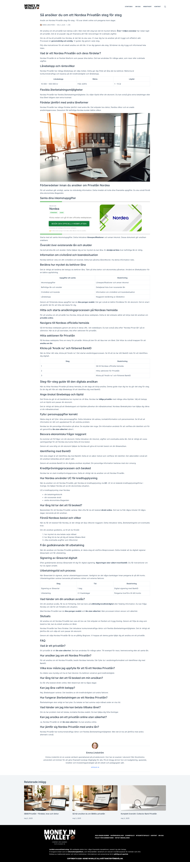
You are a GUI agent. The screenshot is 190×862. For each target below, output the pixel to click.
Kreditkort (147, 6)
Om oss (138, 6)
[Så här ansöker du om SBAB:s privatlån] (95, 840)
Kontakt (157, 6)
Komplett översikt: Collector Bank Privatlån (139, 856)
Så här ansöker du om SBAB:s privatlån (88, 856)
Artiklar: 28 (95, 810)
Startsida (128, 6)
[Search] (165, 6)
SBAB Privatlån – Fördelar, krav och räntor (41, 856)
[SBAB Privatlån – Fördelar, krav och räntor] (46, 840)
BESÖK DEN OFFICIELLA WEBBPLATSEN (69, 266)
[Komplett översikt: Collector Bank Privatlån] (143, 840)
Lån (69, 25)
